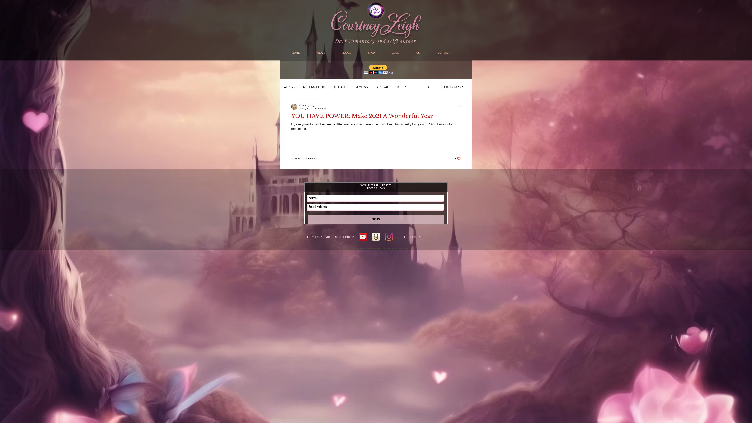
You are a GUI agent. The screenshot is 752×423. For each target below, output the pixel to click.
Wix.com (403, 248)
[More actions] (460, 106)
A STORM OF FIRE (314, 87)
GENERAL (382, 87)
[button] (429, 87)
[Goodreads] (376, 237)
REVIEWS (361, 87)
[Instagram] (389, 237)
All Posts (289, 87)
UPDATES (341, 87)
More (400, 87)
